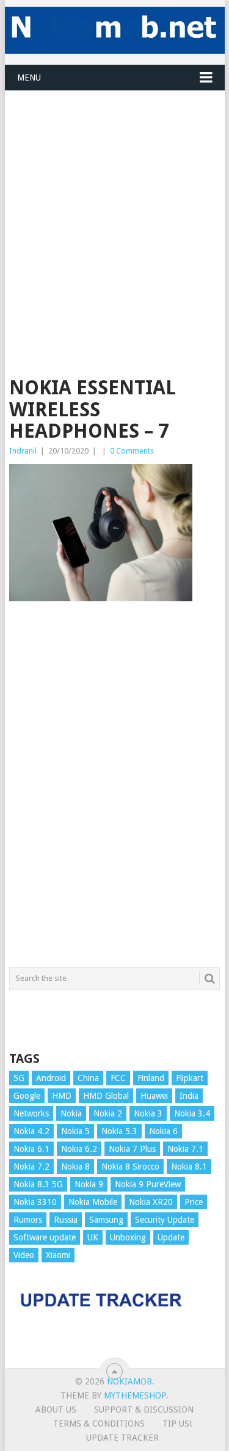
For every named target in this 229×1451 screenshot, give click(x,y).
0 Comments (132, 450)
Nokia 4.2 (31, 1131)
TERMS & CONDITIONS (99, 1423)
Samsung (106, 1220)
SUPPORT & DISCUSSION (144, 1409)
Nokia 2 (107, 1113)
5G (18, 1078)
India (189, 1096)
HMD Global (106, 1096)
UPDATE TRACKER (122, 1437)
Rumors (27, 1220)
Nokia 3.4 (192, 1113)
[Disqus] (114, 790)
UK (92, 1237)
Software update (44, 1237)
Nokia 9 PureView (148, 1184)
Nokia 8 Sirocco (130, 1166)
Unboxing (128, 1237)
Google (26, 1096)
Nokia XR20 (151, 1202)
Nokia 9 (89, 1184)
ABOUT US (55, 1409)
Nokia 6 (163, 1131)
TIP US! (177, 1423)
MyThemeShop (135, 1395)
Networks (31, 1113)
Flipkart (189, 1078)
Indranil (23, 450)
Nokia (71, 1113)
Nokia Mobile (92, 1202)
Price (193, 1202)
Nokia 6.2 (79, 1149)
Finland (150, 1078)
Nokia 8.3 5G (38, 1184)
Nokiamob (129, 1381)
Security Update (164, 1220)
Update (171, 1237)
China (88, 1078)
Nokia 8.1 (189, 1166)
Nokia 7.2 (31, 1166)
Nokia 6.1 (31, 1149)
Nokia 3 (148, 1113)
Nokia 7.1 (185, 1149)
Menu (29, 77)
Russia (66, 1220)
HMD (61, 1096)
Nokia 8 (75, 1166)
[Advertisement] (114, 205)
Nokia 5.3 (119, 1131)
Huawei (154, 1096)
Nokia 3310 (35, 1202)
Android (51, 1078)
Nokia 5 (75, 1131)
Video (23, 1255)
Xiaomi (58, 1255)
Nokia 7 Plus (132, 1149)
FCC (118, 1078)
